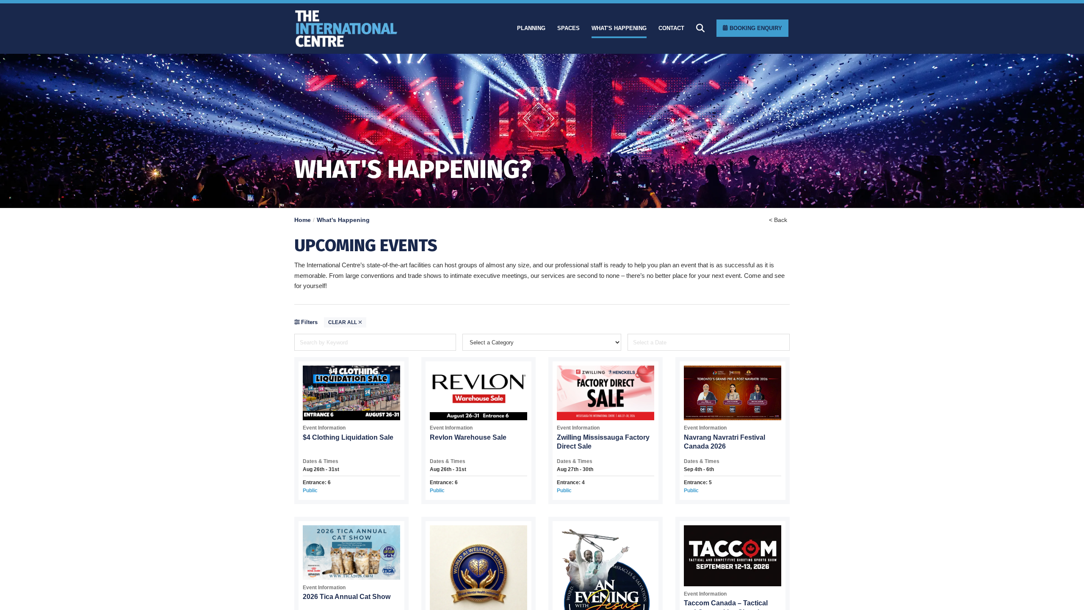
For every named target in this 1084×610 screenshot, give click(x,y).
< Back (778, 219)
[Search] (700, 28)
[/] (372, 28)
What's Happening (343, 219)
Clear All (343, 322)
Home (302, 219)
